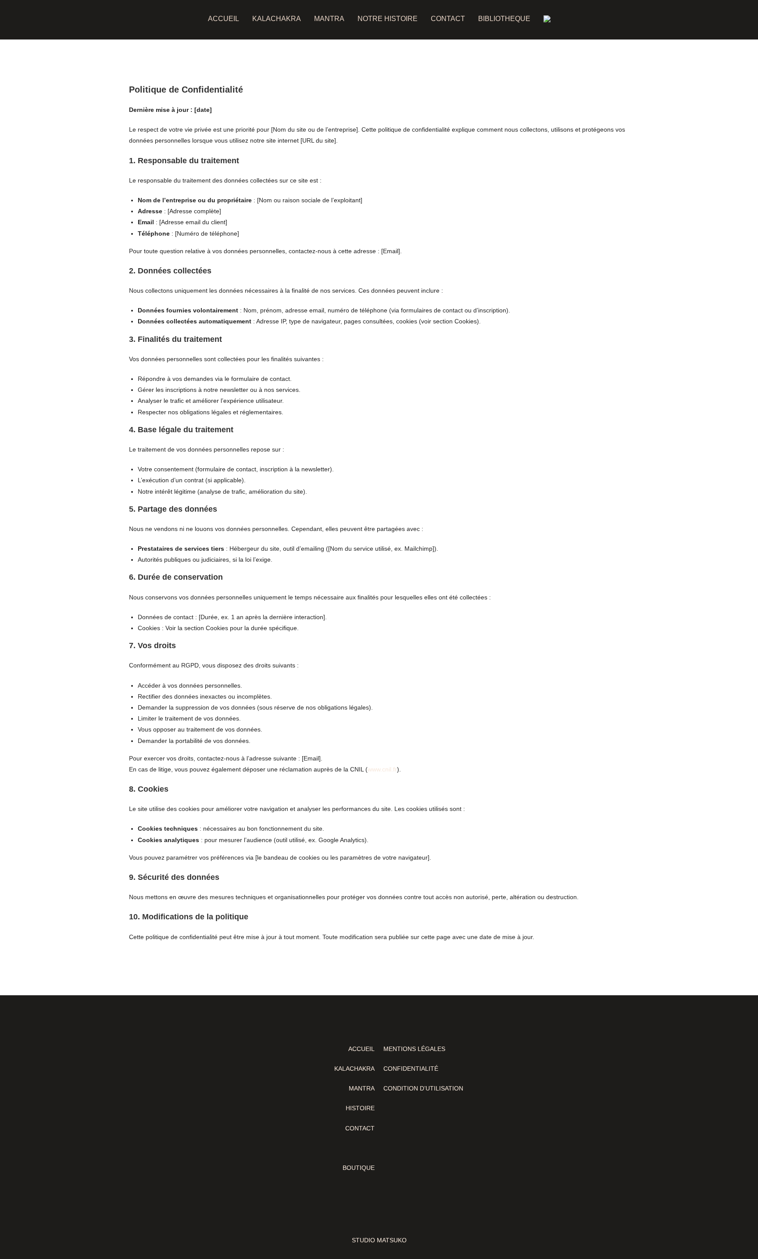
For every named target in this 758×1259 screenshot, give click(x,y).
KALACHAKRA (276, 18)
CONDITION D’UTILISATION (423, 1088)
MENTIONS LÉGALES (414, 1048)
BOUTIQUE (359, 1167)
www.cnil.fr (382, 769)
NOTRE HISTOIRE (388, 18)
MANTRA (329, 18)
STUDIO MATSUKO (379, 1240)
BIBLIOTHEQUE (504, 18)
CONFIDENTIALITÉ (410, 1068)
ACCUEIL (223, 18)
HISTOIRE (360, 1108)
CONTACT (448, 18)
